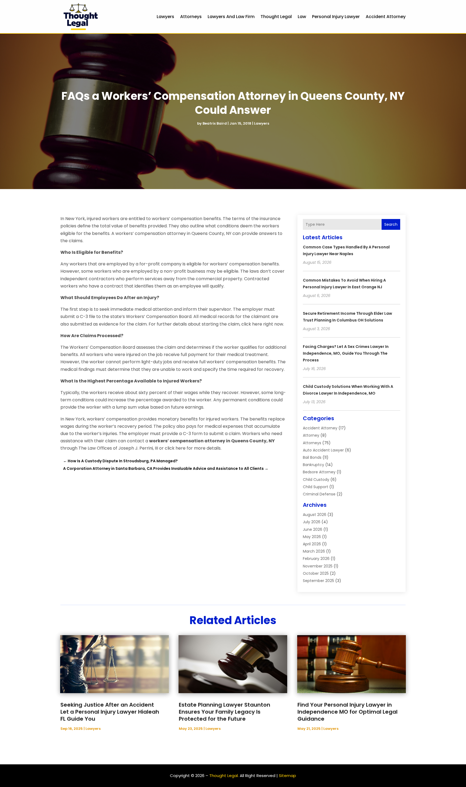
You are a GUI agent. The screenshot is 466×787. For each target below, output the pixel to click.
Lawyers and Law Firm (231, 16)
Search (391, 224)
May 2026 (312, 536)
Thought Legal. (224, 775)
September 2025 (318, 580)
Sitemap (287, 775)
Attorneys (191, 16)
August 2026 (314, 514)
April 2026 (312, 544)
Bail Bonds (312, 457)
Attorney (311, 435)
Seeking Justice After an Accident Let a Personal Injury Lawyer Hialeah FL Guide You (109, 712)
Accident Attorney (386, 16)
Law (302, 16)
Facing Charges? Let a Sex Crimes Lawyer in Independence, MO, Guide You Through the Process (346, 353)
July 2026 (311, 522)
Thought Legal (276, 16)
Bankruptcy (313, 464)
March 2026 (314, 551)
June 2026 (312, 529)
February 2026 (316, 558)
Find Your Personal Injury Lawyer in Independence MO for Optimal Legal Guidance (347, 712)
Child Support (315, 487)
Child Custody (316, 479)
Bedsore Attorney (319, 472)
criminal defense (319, 494)
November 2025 (318, 566)
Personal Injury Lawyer (336, 16)
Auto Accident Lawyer (323, 450)
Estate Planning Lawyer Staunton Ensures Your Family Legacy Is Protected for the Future (224, 712)
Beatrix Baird (215, 123)
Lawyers (165, 16)
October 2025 (316, 573)
